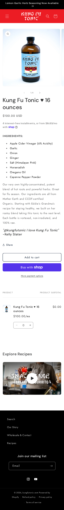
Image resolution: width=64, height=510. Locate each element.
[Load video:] (32, 378)
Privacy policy (45, 497)
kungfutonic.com (30, 492)
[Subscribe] (51, 466)
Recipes (11, 443)
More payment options (32, 275)
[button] (7, 16)
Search (11, 419)
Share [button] (9, 245)
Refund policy (28, 497)
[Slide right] (40, 93)
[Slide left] (24, 93)
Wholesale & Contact (19, 435)
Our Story (12, 427)
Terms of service (33, 502)
